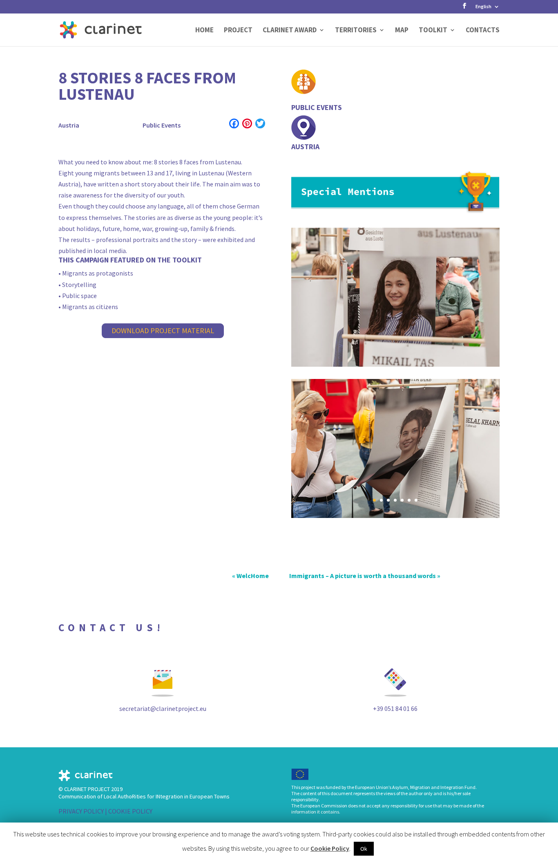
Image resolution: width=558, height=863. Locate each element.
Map (401, 30)
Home (204, 30)
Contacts (483, 30)
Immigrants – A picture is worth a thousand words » (364, 576)
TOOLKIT (433, 30)
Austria (68, 125)
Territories (356, 30)
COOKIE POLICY (130, 811)
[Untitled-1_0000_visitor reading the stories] (395, 515)
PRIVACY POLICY (81, 811)
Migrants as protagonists (97, 273)
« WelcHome (250, 576)
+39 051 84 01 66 (395, 708)
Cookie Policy (329, 848)
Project (238, 30)
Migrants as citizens (90, 307)
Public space (79, 295)
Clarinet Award (290, 30)
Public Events (162, 125)
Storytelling (79, 284)
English (483, 6)
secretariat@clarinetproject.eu (162, 708)
